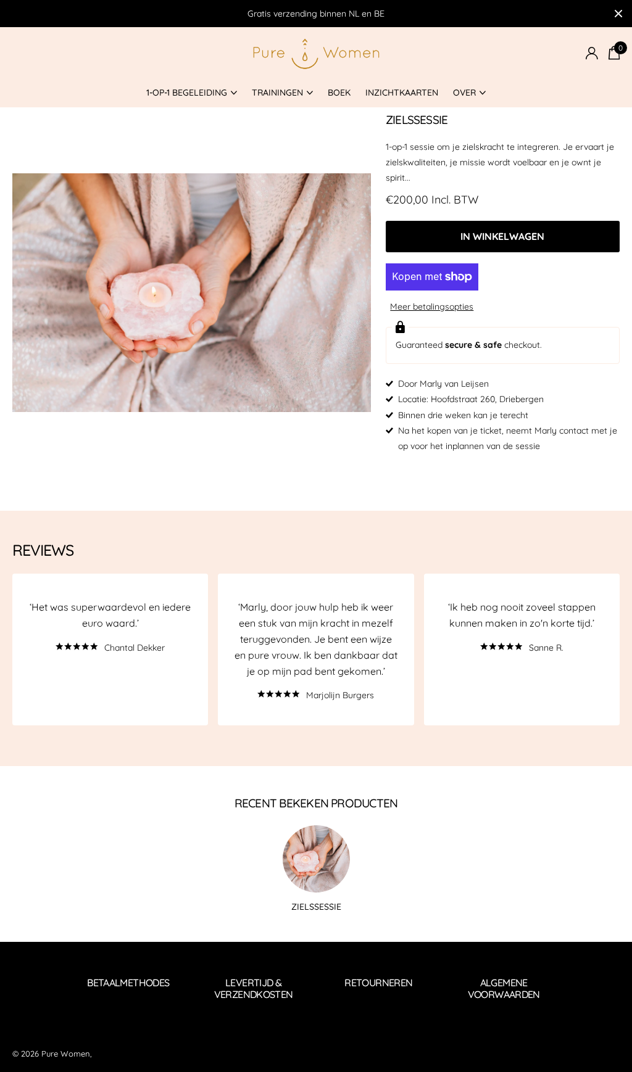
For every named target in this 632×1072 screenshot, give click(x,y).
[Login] (591, 53)
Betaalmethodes (128, 982)
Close (618, 13)
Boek (339, 92)
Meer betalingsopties (431, 306)
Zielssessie (316, 906)
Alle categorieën (191, 93)
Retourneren (378, 982)
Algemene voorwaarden (504, 988)
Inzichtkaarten (401, 92)
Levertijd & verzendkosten (253, 988)
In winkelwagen (502, 236)
